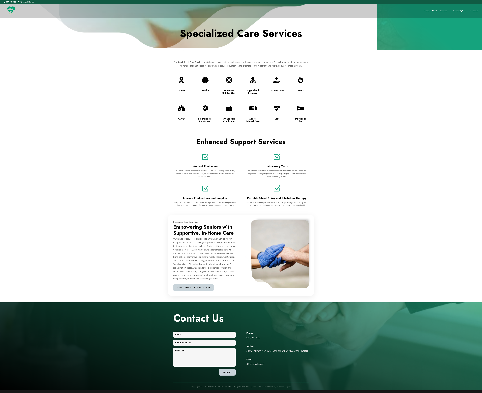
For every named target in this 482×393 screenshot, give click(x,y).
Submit (227, 372)
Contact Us (473, 11)
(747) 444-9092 (253, 337)
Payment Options (459, 11)
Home (426, 11)
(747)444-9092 (11, 2)
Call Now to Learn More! (193, 287)
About (434, 11)
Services (443, 11)
